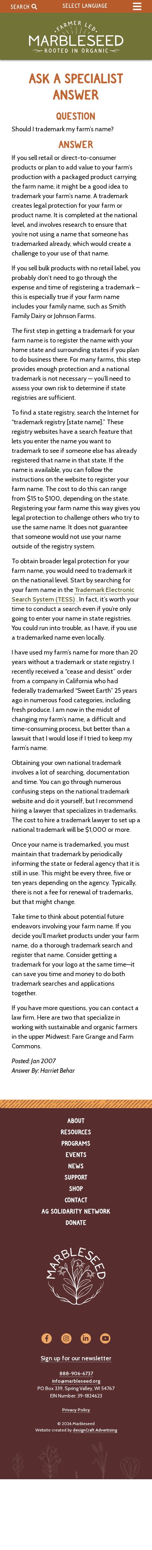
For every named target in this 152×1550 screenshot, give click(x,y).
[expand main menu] (137, 6)
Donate (76, 1223)
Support (76, 1178)
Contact (76, 1200)
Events (76, 1155)
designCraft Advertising (95, 1430)
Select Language (85, 6)
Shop (76, 1189)
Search (21, 7)
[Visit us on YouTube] (105, 1339)
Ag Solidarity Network (76, 1212)
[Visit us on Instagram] (66, 1339)
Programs (76, 1144)
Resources (76, 1132)
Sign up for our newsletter (76, 1358)
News (76, 1166)
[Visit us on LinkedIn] (85, 1339)
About (76, 1121)
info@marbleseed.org (76, 1381)
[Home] (76, 37)
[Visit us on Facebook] (46, 1339)
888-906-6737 (76, 1373)
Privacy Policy (76, 1409)
